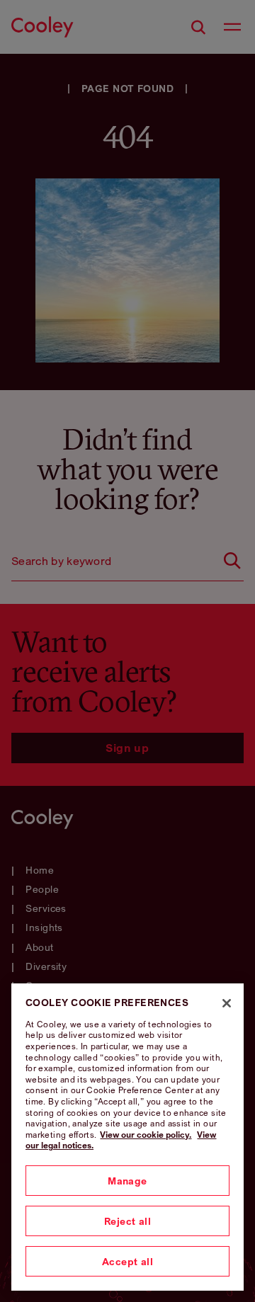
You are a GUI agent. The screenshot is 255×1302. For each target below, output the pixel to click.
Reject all (127, 1221)
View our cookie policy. (145, 1134)
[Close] (226, 1003)
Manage (127, 1181)
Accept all (127, 1261)
